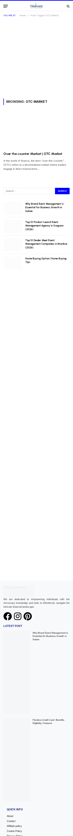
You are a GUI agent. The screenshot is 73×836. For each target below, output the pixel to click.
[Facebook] (7, 616)
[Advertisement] (36, 60)
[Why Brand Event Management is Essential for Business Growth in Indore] (13, 208)
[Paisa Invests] (36, 6)
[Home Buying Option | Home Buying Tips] (13, 263)
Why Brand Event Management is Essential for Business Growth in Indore (44, 207)
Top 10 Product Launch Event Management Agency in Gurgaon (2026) (44, 226)
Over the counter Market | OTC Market (32, 154)
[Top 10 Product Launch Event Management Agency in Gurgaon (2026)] (13, 226)
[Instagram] (17, 616)
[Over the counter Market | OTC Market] (36, 130)
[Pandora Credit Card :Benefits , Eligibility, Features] (16, 759)
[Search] (68, 6)
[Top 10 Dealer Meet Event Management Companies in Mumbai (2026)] (13, 244)
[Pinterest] (27, 616)
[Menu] (5, 6)
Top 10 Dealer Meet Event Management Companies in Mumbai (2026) (46, 244)
